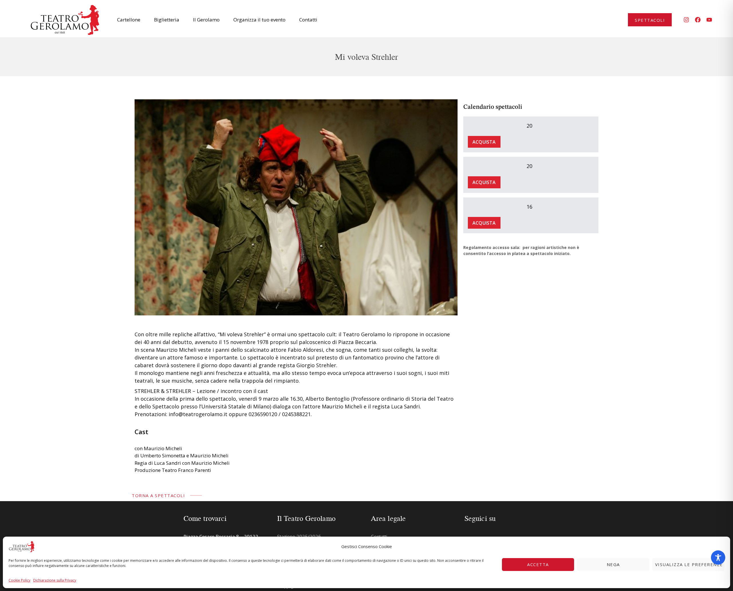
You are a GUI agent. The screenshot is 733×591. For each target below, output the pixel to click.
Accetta (538, 564)
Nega (613, 564)
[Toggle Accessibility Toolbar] (718, 557)
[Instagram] (686, 19)
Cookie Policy (19, 580)
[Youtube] (709, 19)
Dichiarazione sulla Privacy (54, 580)
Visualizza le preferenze (689, 564)
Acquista (484, 142)
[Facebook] (698, 19)
